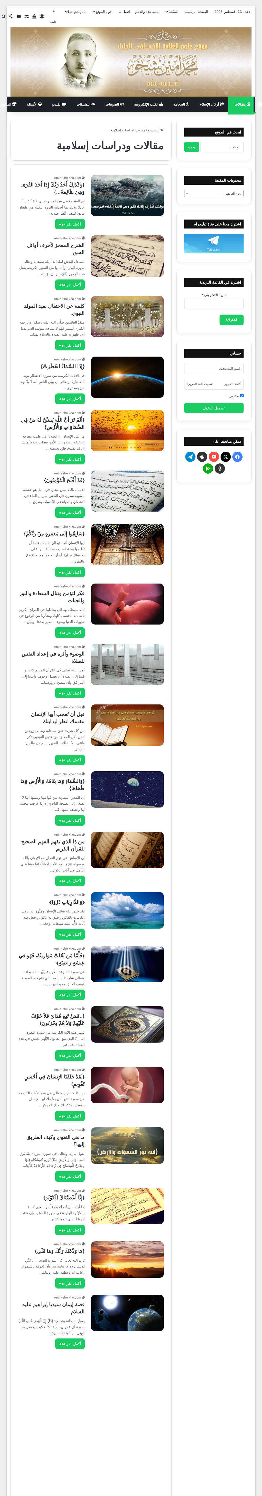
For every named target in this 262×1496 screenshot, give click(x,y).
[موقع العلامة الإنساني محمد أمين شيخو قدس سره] (131, 62)
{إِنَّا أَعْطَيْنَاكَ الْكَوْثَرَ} (64, 1197)
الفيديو (57, 104)
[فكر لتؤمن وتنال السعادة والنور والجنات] (127, 604)
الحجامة (179, 104)
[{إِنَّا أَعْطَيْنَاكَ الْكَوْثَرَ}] (127, 1206)
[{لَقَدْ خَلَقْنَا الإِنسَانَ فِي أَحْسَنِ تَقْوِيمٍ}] (127, 1085)
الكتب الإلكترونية (146, 104)
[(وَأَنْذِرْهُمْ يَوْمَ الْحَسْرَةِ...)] (127, 1373)
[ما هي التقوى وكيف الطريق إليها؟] (127, 1145)
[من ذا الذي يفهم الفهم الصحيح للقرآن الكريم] (127, 850)
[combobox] (214, 193)
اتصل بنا (124, 11)
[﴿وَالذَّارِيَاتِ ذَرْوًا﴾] (127, 910)
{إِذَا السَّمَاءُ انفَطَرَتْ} (63, 366)
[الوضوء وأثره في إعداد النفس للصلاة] (127, 664)
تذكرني (234, 396)
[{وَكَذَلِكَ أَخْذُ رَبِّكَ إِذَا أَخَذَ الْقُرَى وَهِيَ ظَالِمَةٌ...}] (127, 195)
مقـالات (241, 104)
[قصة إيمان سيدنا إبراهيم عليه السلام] (127, 1313)
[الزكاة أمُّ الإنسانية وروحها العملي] (127, 1427)
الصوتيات (113, 104)
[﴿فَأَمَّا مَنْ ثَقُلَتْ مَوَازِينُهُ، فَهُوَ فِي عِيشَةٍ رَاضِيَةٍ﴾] (127, 964)
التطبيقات (84, 104)
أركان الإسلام (210, 104)
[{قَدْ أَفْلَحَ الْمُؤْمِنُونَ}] (127, 491)
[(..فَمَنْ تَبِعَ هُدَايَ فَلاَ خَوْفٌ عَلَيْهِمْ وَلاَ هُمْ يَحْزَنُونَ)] (127, 1024)
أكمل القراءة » (70, 224)
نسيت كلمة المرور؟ (199, 384)
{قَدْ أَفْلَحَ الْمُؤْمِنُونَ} (64, 480)
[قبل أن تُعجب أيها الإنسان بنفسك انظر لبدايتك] (127, 724)
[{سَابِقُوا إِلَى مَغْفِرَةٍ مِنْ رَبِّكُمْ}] (127, 544)
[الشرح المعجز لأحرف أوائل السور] (127, 255)
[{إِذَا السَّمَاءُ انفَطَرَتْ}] (127, 377)
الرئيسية (154, 130)
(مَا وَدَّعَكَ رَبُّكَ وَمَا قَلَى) (60, 1251)
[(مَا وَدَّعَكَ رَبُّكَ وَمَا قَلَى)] (127, 1259)
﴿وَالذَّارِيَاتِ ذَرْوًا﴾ (67, 902)
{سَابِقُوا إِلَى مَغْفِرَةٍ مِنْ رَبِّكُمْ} (54, 534)
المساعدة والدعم (147, 11)
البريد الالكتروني (214, 295)
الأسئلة (32, 104)
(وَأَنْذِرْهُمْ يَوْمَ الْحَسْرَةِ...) (59, 1365)
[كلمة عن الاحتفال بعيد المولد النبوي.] (127, 316)
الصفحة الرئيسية (196, 11)
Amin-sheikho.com (67, 178)
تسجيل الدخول (214, 408)
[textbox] (213, 193)
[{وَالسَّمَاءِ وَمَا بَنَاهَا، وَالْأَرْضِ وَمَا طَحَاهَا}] (127, 789)
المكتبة (173, 11)
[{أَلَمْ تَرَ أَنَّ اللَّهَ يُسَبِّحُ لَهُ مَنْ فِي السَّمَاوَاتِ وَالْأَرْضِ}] (127, 430)
